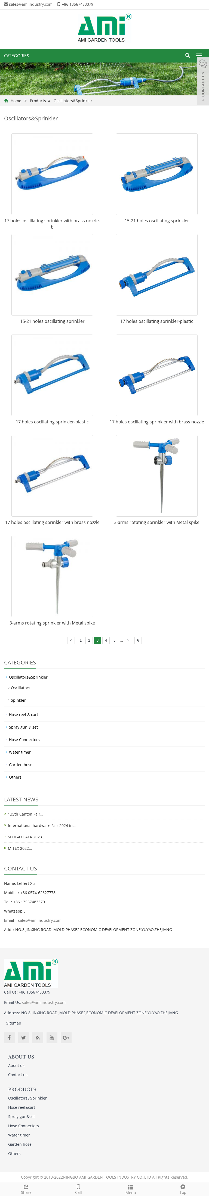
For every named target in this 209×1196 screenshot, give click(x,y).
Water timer (20, 752)
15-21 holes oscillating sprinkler (157, 221)
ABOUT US (21, 1057)
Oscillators (20, 687)
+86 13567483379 (77, 4)
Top (183, 1192)
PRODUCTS (22, 1089)
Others (15, 777)
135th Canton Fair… (25, 814)
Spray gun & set (23, 727)
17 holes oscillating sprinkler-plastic (156, 321)
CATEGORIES (16, 56)
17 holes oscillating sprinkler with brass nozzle (157, 422)
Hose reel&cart (21, 1107)
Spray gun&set (21, 1116)
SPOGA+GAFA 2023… (26, 836)
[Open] (203, 81)
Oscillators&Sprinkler (73, 100)
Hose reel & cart (23, 714)
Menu (130, 1192)
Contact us (17, 1074)
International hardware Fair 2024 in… (42, 825)
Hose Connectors (24, 739)
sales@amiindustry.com (31, 4)
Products (38, 100)
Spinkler (18, 700)
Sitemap (13, 1023)
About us (16, 1065)
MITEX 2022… (20, 848)
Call (78, 1192)
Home (16, 100)
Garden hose (20, 764)
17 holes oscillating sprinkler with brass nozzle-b (52, 224)
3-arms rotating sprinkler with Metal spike (156, 522)
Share (26, 1192)
